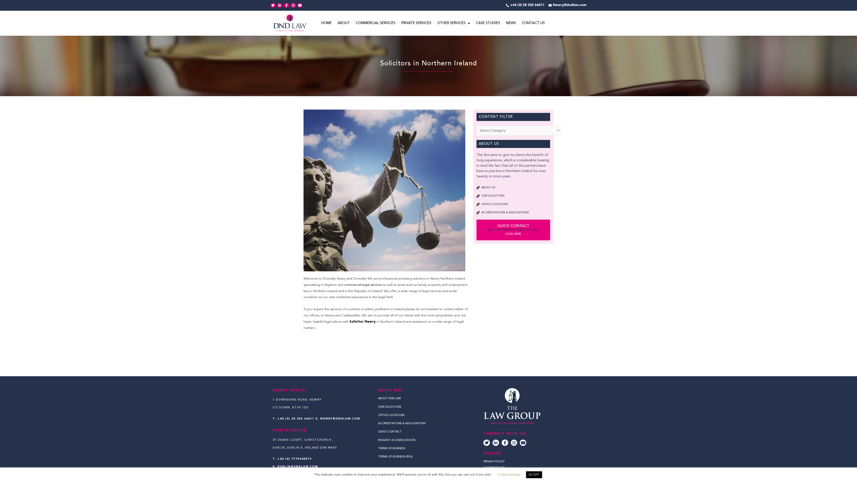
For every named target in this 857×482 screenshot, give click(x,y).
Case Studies (488, 23)
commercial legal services (363, 285)
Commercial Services (375, 23)
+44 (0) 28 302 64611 (295, 419)
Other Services (451, 23)
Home (326, 23)
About (343, 23)
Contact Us (533, 23)
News (511, 23)
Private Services (416, 23)
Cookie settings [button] (508, 474)
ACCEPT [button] (534, 474)
